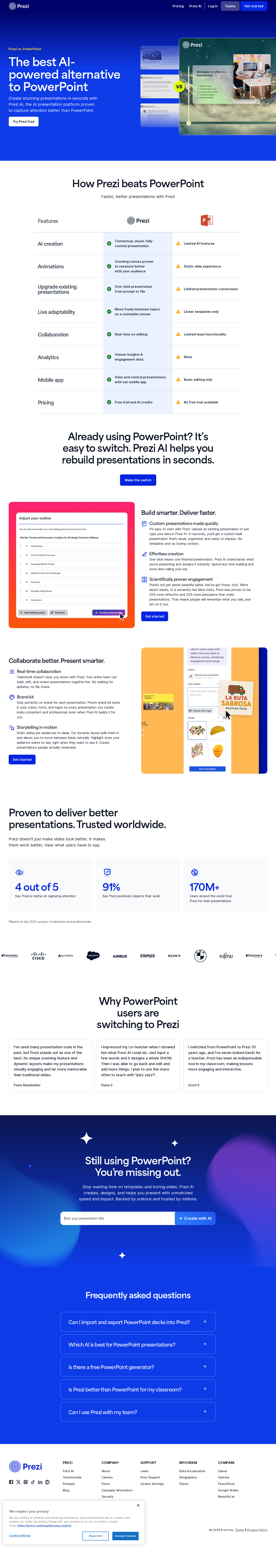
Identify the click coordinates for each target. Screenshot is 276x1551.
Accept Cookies (125, 1535)
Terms (239, 1530)
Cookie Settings (152, 1483)
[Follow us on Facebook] (11, 1482)
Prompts (69, 1483)
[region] (74, 1523)
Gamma (223, 1477)
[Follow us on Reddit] (47, 1482)
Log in (213, 6)
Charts (184, 1483)
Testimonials (72, 1477)
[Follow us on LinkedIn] (40, 1482)
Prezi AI (195, 6)
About (106, 1471)
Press (106, 1483)
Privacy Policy (257, 1530)
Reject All (95, 1535)
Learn (144, 1471)
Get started (253, 6)
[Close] (138, 1505)
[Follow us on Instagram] (25, 1482)
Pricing (178, 6)
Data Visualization (192, 1471)
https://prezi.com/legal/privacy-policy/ (44, 1525)
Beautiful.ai (226, 1496)
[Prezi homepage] (19, 6)
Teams (230, 6)
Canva (222, 1471)
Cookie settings (20, 1535)
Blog (66, 1490)
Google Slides (228, 1490)
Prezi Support (150, 1477)
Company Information (117, 1490)
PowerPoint (226, 1483)
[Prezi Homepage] (27, 1466)
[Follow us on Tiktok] (33, 1482)
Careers (107, 1477)
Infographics (188, 1477)
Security (108, 1496)
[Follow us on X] (18, 1482)
